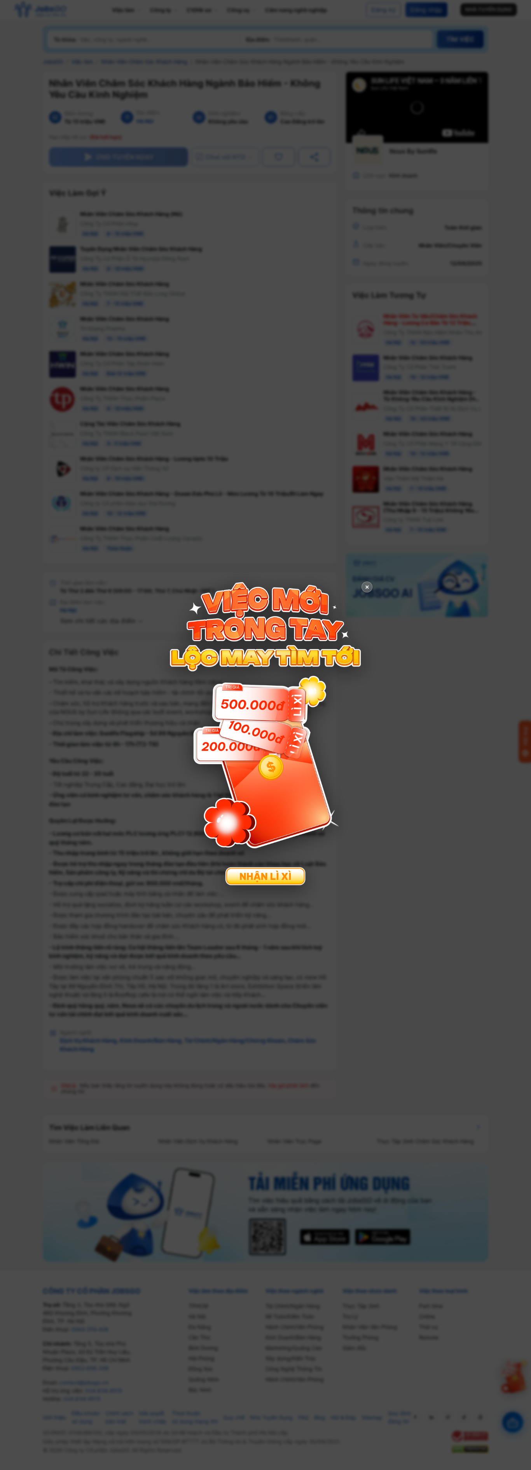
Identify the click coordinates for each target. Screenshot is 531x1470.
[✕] (265, 734)
